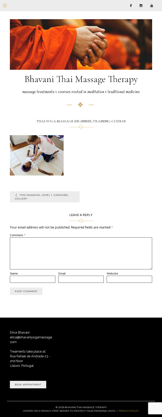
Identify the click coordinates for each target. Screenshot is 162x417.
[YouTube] (151, 5)
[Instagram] (141, 5)
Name (14, 273)
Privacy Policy (129, 410)
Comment (17, 235)
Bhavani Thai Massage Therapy (81, 79)
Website (112, 273)
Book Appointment (28, 384)
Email (61, 273)
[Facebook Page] (131, 5)
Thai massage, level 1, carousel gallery (42, 196)
